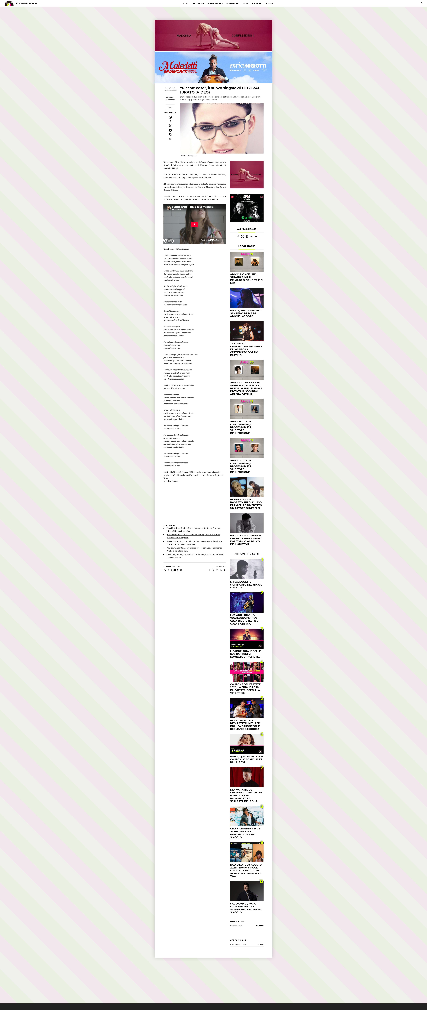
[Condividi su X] (170, 125)
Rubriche (256, 3)
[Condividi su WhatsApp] (170, 117)
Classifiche (232, 3)
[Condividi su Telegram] (170, 130)
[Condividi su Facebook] (170, 121)
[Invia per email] (170, 138)
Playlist (270, 3)
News (186, 3)
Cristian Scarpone (170, 98)
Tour (245, 3)
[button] (170, 134)
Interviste (198, 3)
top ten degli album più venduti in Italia (193, 177)
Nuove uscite (214, 3)
